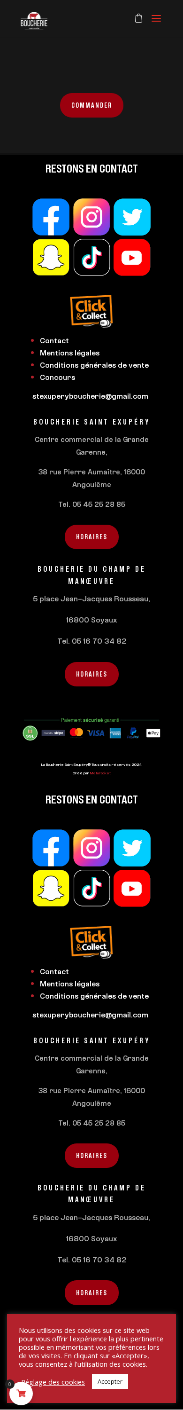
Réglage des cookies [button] (53, 1382)
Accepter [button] (110, 1381)
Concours (57, 377)
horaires (91, 537)
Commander (91, 105)
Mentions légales (69, 352)
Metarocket (100, 773)
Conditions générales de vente (94, 364)
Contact (54, 340)
